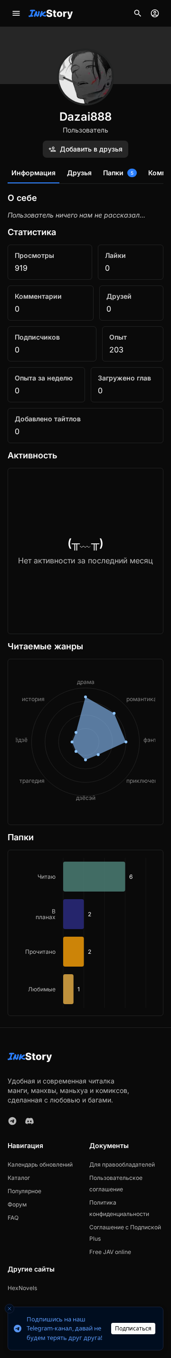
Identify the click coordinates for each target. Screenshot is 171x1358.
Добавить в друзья (91, 149)
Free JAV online (110, 1251)
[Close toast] (9, 1308)
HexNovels (22, 1288)
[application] (85, 933)
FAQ (13, 1217)
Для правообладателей (122, 1164)
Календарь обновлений (40, 1164)
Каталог (19, 1177)
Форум (17, 1204)
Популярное (24, 1191)
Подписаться (133, 1328)
